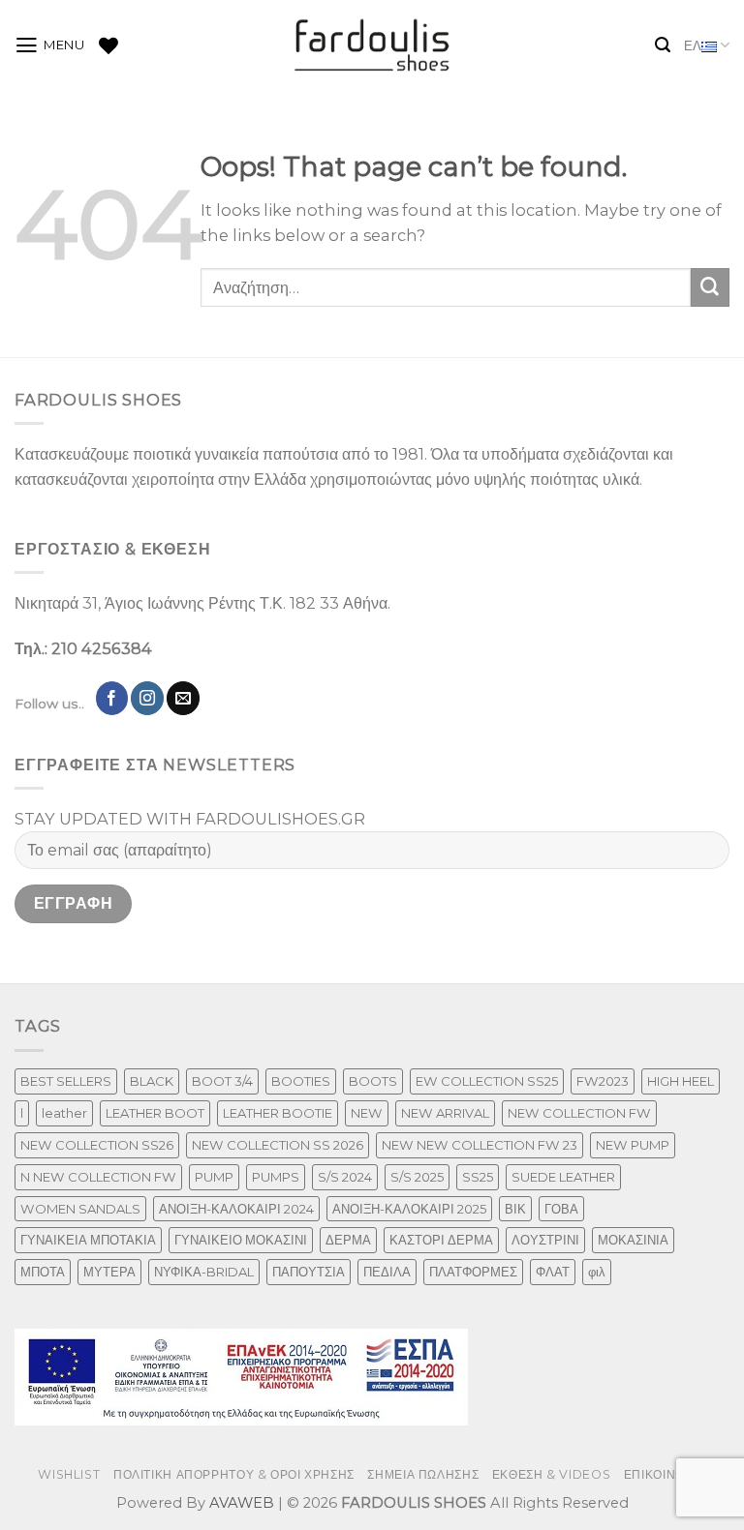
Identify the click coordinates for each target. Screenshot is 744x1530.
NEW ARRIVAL (445, 1113)
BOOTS (373, 1081)
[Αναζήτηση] (662, 45)
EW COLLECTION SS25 (487, 1081)
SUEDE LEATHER (563, 1177)
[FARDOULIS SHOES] (372, 45)
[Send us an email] (183, 697)
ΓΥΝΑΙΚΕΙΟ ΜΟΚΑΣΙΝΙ (240, 1239)
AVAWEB (241, 1503)
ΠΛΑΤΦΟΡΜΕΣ (473, 1271)
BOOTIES (300, 1081)
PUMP (214, 1177)
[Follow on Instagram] (147, 697)
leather (64, 1113)
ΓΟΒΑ (561, 1208)
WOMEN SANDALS (80, 1208)
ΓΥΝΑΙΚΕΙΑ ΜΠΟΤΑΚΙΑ (88, 1239)
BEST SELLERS (65, 1081)
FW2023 (602, 1081)
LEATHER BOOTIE (277, 1113)
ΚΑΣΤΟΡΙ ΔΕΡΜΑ (441, 1239)
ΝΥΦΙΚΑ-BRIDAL (204, 1271)
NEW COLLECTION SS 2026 (277, 1145)
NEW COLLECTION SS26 (96, 1145)
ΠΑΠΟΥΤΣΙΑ (308, 1271)
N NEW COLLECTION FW (98, 1177)
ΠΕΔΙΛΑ (387, 1271)
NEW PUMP (632, 1145)
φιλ (596, 1271)
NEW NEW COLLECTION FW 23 (479, 1145)
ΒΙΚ (515, 1208)
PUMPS (275, 1177)
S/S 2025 (417, 1177)
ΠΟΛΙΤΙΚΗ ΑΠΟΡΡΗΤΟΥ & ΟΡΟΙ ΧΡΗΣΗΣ (234, 1474)
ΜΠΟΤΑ (42, 1271)
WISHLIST (69, 1474)
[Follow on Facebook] (112, 697)
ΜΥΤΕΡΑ (109, 1271)
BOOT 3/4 (222, 1081)
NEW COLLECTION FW (579, 1113)
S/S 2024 (345, 1177)
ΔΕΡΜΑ (348, 1239)
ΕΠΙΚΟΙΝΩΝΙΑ (665, 1474)
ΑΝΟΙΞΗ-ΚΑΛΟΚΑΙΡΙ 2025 (409, 1208)
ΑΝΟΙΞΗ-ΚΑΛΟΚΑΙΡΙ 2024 (236, 1208)
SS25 (477, 1177)
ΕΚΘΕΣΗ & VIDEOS (551, 1474)
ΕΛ (692, 45)
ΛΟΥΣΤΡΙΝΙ (545, 1239)
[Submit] (710, 287)
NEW (367, 1113)
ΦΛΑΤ (553, 1271)
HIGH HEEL (680, 1081)
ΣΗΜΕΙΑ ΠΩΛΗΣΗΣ (423, 1474)
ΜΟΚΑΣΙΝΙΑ (633, 1239)
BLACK (151, 1081)
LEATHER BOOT (155, 1113)
